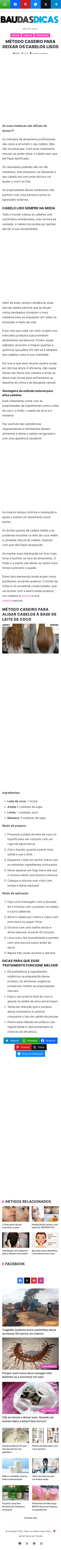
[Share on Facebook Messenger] (35, 4)
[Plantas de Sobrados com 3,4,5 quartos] (45, 1435)
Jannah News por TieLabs (30, 1536)
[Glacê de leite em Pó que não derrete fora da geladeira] (15, 1435)
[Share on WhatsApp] (5, 4)
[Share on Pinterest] (25, 4)
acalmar (26, 596)
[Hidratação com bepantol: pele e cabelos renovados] (15, 1240)
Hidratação (42, 35)
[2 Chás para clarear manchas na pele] (15, 1214)
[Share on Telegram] (56, 4)
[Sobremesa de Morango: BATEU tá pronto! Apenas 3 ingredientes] (45, 1492)
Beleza (35, 29)
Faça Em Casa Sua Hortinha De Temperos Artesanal (13, 1506)
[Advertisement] (30, 91)
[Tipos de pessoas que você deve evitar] (45, 1465)
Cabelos (27, 35)
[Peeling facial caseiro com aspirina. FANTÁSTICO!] (45, 1214)
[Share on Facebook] (15, 4)
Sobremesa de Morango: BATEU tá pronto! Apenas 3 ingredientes (44, 1506)
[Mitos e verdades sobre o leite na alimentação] (15, 1465)
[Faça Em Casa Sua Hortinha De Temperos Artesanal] (15, 1492)
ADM (17, 53)
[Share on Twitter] (46, 4)
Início (27, 29)
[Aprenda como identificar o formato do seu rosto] (45, 1240)
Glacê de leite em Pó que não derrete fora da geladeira (14, 1449)
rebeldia (7, 600)
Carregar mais (30, 1518)
